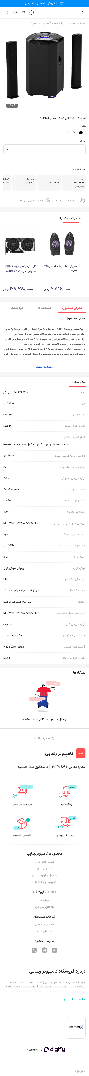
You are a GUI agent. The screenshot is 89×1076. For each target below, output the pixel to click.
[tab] (72, 309)
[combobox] (44, 149)
